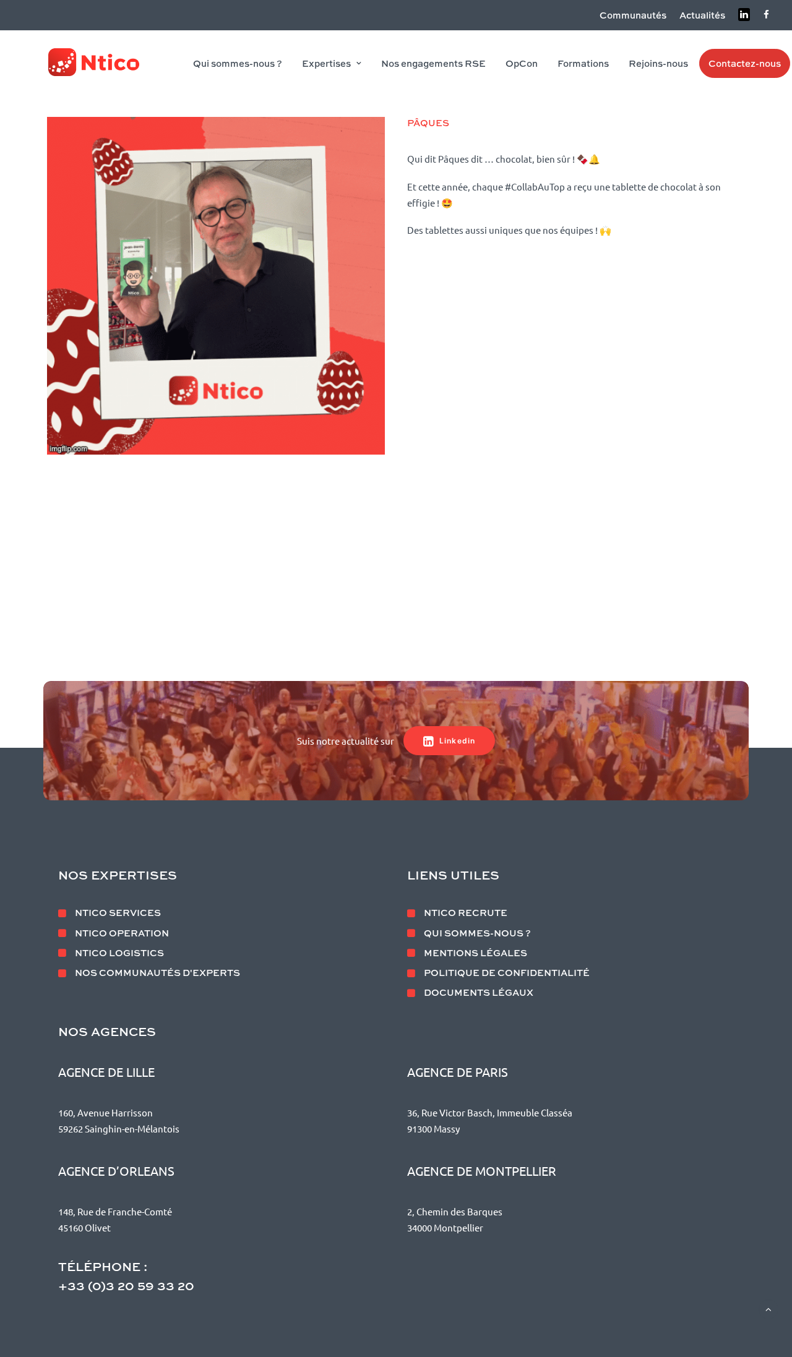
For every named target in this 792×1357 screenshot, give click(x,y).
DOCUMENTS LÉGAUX (478, 992)
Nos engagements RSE (433, 63)
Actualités (702, 15)
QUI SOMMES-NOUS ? (477, 933)
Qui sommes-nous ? (237, 63)
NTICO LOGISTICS (119, 952)
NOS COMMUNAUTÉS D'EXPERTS (157, 972)
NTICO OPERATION (122, 933)
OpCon (522, 63)
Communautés (633, 15)
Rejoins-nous (658, 63)
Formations (583, 63)
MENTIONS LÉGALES (475, 952)
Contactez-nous (744, 63)
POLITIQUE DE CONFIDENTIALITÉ (507, 972)
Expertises (326, 63)
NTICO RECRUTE (465, 912)
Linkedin (457, 740)
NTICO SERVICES (118, 912)
